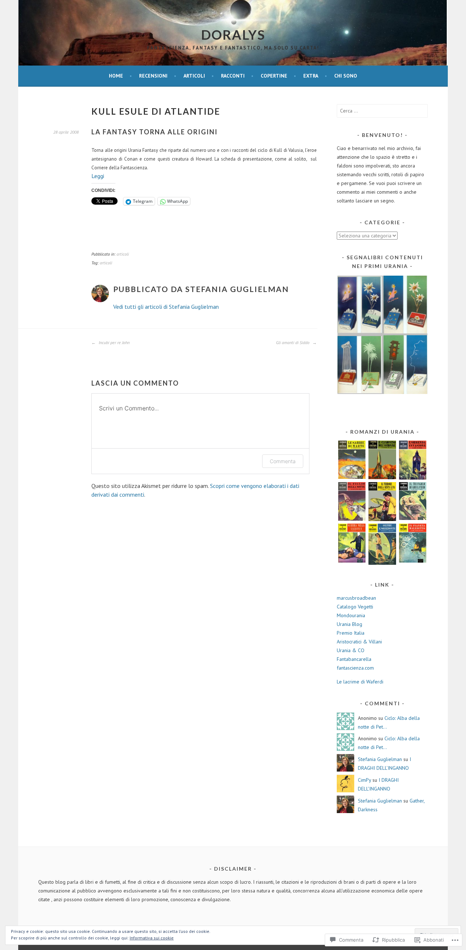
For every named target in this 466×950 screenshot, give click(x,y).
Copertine (274, 75)
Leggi (97, 176)
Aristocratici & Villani (359, 641)
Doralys (233, 35)
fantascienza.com (355, 668)
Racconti (233, 75)
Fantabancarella (354, 659)
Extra (310, 75)
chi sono (345, 75)
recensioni (153, 75)
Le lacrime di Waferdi (360, 681)
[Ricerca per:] (382, 110)
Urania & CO (350, 650)
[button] (382, 335)
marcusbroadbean (356, 598)
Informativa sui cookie (152, 938)
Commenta (283, 461)
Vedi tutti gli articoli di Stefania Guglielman (166, 306)
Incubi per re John (114, 342)
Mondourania (351, 615)
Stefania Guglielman (380, 759)
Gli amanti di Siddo (293, 342)
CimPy (364, 780)
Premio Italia (350, 633)
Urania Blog (349, 624)
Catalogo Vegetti (355, 606)
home (116, 75)
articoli (194, 75)
